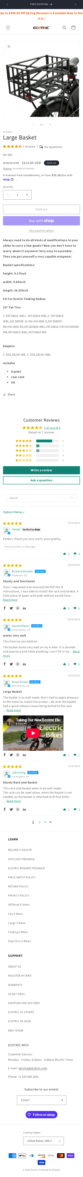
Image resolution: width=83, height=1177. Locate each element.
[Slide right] (50, 124)
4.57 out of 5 (52, 428)
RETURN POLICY (18, 886)
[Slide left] (32, 124)
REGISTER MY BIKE (20, 975)
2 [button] (39, 822)
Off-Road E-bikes (19, 904)
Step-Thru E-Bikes (19, 941)
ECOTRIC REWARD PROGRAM (26, 868)
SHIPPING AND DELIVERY (24, 1003)
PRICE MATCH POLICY (21, 877)
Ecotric (35, 1169)
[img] (12, 523)
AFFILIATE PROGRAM (21, 859)
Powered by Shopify (49, 1169)
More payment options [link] (41, 230)
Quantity (8, 186)
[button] (8, 27)
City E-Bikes (15, 914)
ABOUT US (14, 966)
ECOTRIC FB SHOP (19, 1021)
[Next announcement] (75, 4)
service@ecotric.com (33, 1068)
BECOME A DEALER (20, 850)
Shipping (7, 168)
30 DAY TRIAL (16, 994)
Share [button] (11, 394)
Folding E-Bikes (18, 932)
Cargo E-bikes (17, 923)
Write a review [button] (41, 470)
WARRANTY (15, 985)
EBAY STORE (16, 1030)
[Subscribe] (61, 1100)
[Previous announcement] (7, 4)
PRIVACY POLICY (18, 895)
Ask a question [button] (41, 480)
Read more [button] (10, 600)
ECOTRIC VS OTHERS (21, 1012)
